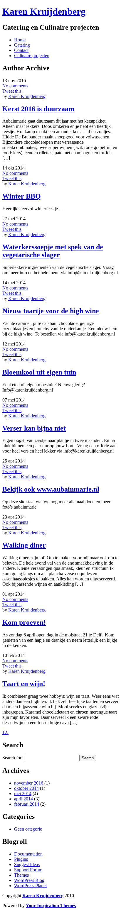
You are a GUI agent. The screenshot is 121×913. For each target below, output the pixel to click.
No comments (15, 85)
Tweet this (11, 91)
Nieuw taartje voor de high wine (50, 311)
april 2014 (23, 798)
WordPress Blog (29, 880)
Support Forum (28, 869)
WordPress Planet (30, 885)
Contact (21, 50)
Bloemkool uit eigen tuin (39, 372)
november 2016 (28, 782)
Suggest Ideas (27, 864)
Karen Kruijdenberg (43, 11)
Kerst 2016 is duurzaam (38, 109)
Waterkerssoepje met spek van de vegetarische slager (52, 251)
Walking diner (24, 545)
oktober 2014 (26, 788)
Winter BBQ (21, 196)
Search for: (12, 757)
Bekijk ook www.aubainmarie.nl (50, 489)
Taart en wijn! (23, 683)
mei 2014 (22, 793)
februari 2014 (26, 804)
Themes (21, 875)
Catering (22, 45)
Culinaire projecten (31, 55)
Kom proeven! (24, 622)
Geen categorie (28, 828)
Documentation (28, 853)
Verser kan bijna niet (34, 428)
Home (20, 39)
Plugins (21, 859)
